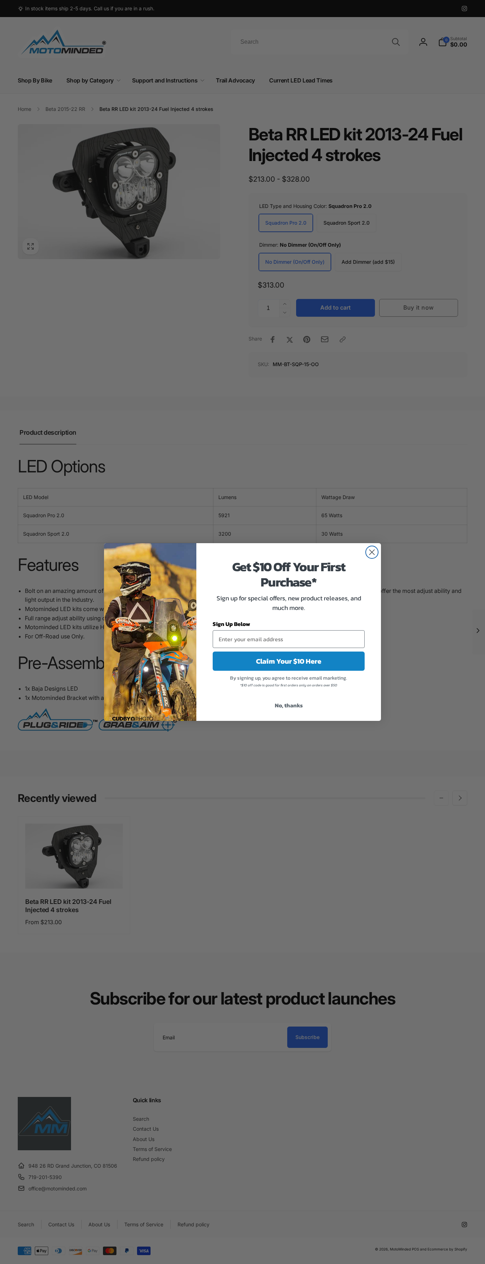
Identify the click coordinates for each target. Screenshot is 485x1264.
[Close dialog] (372, 552)
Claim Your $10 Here (288, 661)
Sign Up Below (231, 624)
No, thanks (289, 705)
